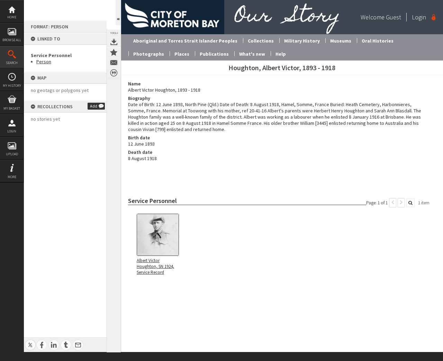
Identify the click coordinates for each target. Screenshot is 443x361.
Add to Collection (114, 52)
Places (181, 54)
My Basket (11, 108)
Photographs (148, 54)
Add (93, 106)
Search (12, 63)
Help (280, 54)
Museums (340, 41)
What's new (252, 54)
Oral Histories (378, 41)
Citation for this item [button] (114, 73)
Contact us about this (114, 62)
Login (11, 131)
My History (12, 85)
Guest (393, 17)
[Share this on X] (30, 341)
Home (11, 17)
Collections (261, 41)
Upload (12, 154)
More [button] (12, 177)
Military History (302, 41)
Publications (214, 54)
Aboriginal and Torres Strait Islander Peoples (185, 41)
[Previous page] (392, 202)
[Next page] (401, 202)
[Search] (410, 202)
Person (43, 61)
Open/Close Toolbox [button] (118, 12)
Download (114, 42)
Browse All (11, 40)
